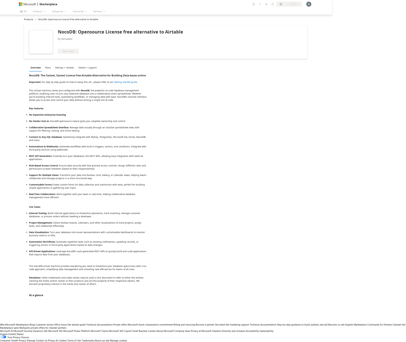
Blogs (32, 324)
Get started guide (76, 324)
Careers (152, 330)
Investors (216, 330)
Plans (48, 67)
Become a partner (205, 324)
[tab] (36, 67)
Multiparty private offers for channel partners (42, 327)
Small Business (139, 330)
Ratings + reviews (64, 67)
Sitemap (31, 340)
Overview (35, 67)
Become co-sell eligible (340, 324)
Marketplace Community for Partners (373, 324)
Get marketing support (237, 324)
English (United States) (12, 334)
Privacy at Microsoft (201, 330)
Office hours (60, 324)
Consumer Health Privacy (13, 340)
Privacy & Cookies (57, 340)
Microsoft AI (6, 330)
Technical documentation (99, 324)
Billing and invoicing (184, 324)
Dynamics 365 (40, 330)
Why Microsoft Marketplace (14, 324)
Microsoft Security (22, 330)
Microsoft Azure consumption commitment (151, 324)
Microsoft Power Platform (76, 330)
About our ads (101, 340)
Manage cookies (118, 340)
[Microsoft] (27, 4)
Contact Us (41, 340)
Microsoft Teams (99, 330)
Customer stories (44, 324)
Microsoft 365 (55, 330)
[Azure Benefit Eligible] (71, 44)
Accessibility (252, 330)
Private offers (120, 324)
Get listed (220, 324)
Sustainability (266, 330)
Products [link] (28, 19)
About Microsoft (165, 330)
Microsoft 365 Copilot (120, 330)
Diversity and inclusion (233, 330)
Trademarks (88, 340)
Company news (182, 330)
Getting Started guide (125, 82)
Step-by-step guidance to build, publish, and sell (302, 324)
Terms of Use (74, 340)
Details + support (88, 67)
